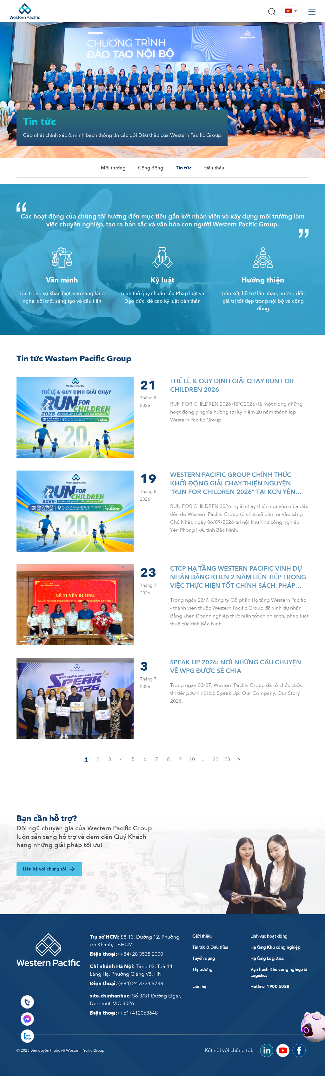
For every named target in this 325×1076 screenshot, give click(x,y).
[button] (292, 11)
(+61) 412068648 (124, 1013)
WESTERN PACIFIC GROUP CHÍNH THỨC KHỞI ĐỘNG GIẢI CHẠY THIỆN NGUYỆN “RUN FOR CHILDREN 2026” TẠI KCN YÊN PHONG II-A (232, 483)
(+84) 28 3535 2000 (126, 954)
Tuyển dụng (203, 958)
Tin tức (184, 168)
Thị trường (202, 969)
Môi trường (113, 168)
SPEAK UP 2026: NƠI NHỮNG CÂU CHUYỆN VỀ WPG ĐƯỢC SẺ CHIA (235, 666)
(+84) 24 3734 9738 (126, 983)
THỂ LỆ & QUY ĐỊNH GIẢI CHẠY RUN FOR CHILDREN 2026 (232, 385)
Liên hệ (199, 987)
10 (192, 759)
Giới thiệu (201, 936)
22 (215, 759)
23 (227, 759)
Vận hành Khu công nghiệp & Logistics (278, 972)
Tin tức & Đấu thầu (210, 947)
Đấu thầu (214, 168)
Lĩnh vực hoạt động (269, 936)
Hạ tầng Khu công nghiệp (275, 947)
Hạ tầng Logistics (266, 958)
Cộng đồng (150, 168)
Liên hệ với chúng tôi (44, 869)
